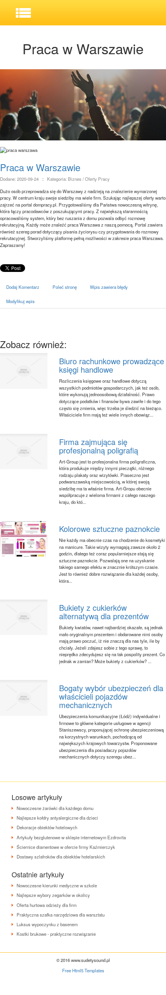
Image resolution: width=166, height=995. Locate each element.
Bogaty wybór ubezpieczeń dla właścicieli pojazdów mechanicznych (111, 696)
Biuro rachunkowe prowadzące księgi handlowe (111, 365)
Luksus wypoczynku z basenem (47, 924)
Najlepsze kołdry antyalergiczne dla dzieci (57, 818)
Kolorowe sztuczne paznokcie (109, 528)
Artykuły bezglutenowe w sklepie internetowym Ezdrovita (71, 837)
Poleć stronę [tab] (65, 287)
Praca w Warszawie (40, 167)
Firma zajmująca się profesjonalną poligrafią (98, 446)
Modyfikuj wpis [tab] (20, 301)
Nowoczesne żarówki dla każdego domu (55, 808)
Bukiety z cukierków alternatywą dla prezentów (104, 612)
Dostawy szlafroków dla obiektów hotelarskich (61, 856)
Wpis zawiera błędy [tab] (109, 287)
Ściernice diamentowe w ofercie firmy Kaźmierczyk (66, 847)
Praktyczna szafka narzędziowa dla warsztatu (61, 915)
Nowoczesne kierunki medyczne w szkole (57, 885)
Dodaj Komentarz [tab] (22, 287)
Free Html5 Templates (83, 970)
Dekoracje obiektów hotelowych (47, 827)
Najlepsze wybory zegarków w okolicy (53, 895)
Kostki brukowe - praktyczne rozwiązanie (56, 934)
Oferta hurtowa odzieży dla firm (46, 905)
